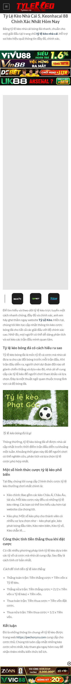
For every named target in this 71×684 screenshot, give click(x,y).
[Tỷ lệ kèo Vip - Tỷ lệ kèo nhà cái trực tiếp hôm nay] (36, 7)
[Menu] (6, 7)
